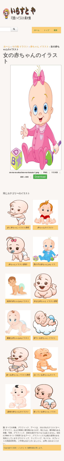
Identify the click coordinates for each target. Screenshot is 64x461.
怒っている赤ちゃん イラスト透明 (47, 411)
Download (40, 176)
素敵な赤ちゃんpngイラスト (18, 338)
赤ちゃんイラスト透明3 (17, 264)
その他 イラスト (20, 46)
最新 (55, 30)
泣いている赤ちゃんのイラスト (45, 375)
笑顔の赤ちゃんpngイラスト (18, 301)
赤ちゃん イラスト (39, 46)
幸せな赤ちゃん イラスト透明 (45, 301)
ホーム (36, 30)
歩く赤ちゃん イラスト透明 (18, 227)
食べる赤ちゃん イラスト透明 (18, 375)
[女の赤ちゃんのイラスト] (35, 117)
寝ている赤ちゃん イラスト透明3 (46, 338)
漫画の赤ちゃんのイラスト (18, 411)
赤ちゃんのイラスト (45, 227)
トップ (46, 30)
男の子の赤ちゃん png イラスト (45, 264)
